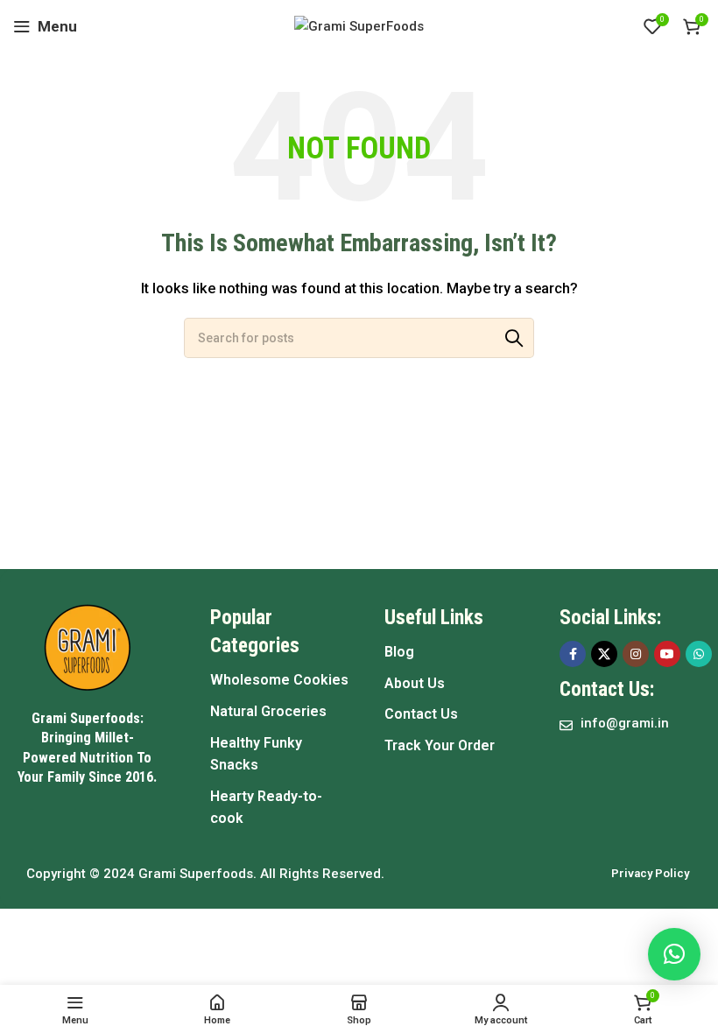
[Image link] (87, 647)
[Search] (514, 338)
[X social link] (604, 654)
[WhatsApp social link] (699, 654)
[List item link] (279, 680)
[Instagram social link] (636, 654)
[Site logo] (359, 25)
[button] (674, 954)
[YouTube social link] (667, 654)
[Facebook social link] (573, 654)
